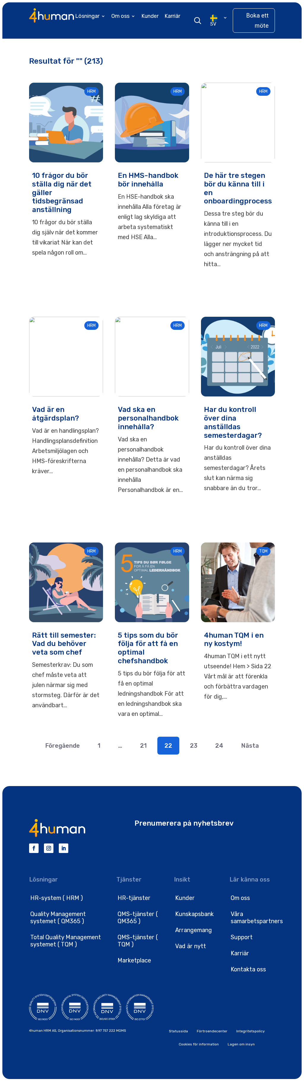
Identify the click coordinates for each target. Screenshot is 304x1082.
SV (213, 23)
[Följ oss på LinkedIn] (63, 848)
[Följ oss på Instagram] (48, 848)
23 (193, 745)
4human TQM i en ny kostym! (234, 639)
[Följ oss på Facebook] (34, 848)
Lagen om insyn (241, 1044)
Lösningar (87, 16)
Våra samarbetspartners (257, 917)
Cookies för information (199, 1044)
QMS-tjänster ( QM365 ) (138, 917)
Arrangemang (193, 930)
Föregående (62, 745)
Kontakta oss (248, 969)
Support (242, 937)
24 (219, 745)
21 (143, 745)
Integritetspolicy (250, 1031)
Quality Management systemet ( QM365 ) (58, 917)
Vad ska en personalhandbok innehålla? (148, 418)
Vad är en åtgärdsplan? (55, 413)
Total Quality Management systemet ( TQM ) (65, 941)
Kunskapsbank (194, 914)
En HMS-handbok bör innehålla (148, 179)
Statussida (178, 1031)
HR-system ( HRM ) (56, 897)
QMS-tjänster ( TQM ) (138, 941)
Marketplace (134, 960)
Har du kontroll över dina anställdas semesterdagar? (233, 422)
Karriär (172, 16)
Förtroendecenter (212, 1031)
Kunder (150, 16)
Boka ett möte (257, 20)
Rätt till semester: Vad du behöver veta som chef (64, 644)
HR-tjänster (134, 897)
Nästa (250, 745)
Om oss (120, 16)
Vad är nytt (190, 946)
